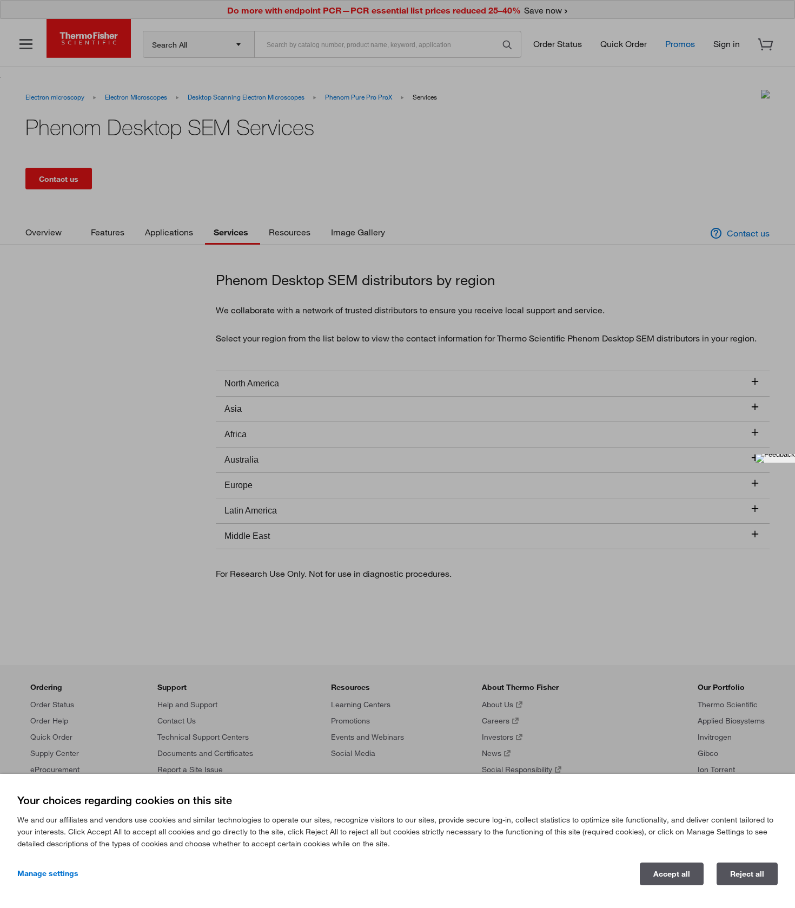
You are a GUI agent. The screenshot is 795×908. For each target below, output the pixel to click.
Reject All (747, 874)
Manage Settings (47, 873)
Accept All (671, 874)
